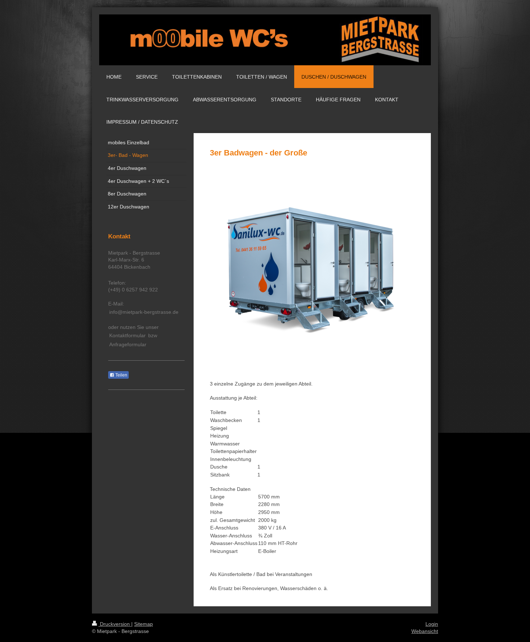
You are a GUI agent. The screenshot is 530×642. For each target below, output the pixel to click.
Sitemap (143, 624)
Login (431, 624)
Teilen (120, 375)
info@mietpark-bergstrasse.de (143, 312)
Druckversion (114, 624)
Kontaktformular (127, 335)
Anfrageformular (127, 344)
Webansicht (424, 631)
